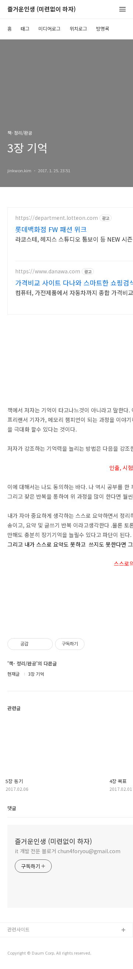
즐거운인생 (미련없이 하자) (41, 9)
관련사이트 (18, 929)
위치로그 (78, 28)
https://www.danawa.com (47, 271)
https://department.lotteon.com (56, 218)
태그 (25, 28)
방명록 (102, 28)
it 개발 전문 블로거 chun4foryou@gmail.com (67, 851)
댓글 (11, 807)
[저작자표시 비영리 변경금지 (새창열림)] (95, 644)
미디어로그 (49, 28)
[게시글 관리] (44, 644)
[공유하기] (35, 644)
